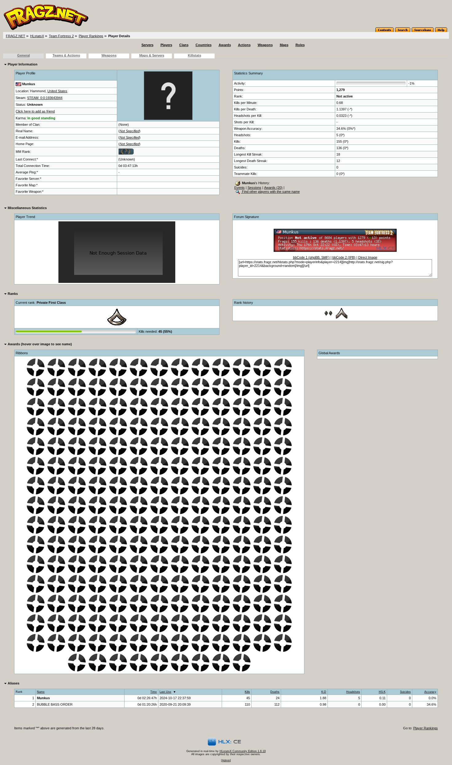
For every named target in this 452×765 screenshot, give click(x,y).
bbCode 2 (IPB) (343, 257)
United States (57, 91)
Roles (300, 45)
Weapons (265, 45)
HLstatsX (37, 36)
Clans (183, 45)
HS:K (382, 691)
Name (41, 691)
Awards (225, 45)
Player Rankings (91, 36)
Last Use (165, 691)
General (23, 55)
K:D (323, 691)
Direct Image (367, 257)
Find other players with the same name (270, 191)
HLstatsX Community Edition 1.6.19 (243, 751)
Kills (247, 691)
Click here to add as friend (35, 111)
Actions (244, 45)
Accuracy (430, 691)
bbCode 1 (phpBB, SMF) (311, 257)
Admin (226, 760)
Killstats (194, 55)
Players (166, 45)
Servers (147, 45)
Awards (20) (273, 187)
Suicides (405, 691)
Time (153, 691)
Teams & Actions (66, 55)
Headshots (353, 691)
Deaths (275, 691)
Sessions (254, 187)
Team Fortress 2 (61, 36)
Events (239, 187)
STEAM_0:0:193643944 (44, 98)
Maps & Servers (151, 55)
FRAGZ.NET (15, 36)
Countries (204, 45)
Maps (284, 45)
